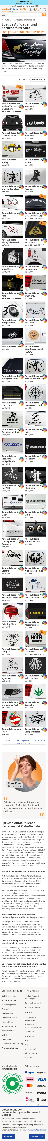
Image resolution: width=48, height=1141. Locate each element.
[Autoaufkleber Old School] (35, 149)
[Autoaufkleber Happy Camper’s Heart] (35, 719)
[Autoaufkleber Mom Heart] (12, 719)
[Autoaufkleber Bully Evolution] (35, 123)
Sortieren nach (24, 79)
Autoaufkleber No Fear (10, 214)
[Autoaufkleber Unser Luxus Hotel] (35, 639)
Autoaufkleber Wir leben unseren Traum (35, 596)
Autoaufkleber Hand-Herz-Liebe (35, 241)
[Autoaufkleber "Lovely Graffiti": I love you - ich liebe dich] (12, 558)
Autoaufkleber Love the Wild (11, 486)
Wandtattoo (6, 1039)
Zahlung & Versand (33, 1003)
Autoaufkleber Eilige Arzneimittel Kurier (12, 430)
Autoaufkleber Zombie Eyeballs (33, 540)
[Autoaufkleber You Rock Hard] (35, 446)
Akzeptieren (37, 1136)
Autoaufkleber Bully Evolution (35, 134)
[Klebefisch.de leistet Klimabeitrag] (12, 1083)
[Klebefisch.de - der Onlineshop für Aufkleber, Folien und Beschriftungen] (2, 20)
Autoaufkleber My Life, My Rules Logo (34, 214)
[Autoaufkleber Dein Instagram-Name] (12, 366)
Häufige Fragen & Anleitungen (32, 997)
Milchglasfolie (7, 1013)
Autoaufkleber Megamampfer (32, 623)
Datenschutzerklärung (36, 1130)
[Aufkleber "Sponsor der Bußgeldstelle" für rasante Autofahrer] (12, 446)
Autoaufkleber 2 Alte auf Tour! (35, 321)
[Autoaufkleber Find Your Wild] (35, 93)
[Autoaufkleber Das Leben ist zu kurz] (12, 123)
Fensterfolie (6, 1009)
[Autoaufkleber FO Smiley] (12, 149)
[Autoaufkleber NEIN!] (12, 336)
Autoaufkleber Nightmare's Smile (34, 569)
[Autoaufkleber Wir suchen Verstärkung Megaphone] (12, 93)
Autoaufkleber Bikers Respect (35, 187)
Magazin (28, 1057)
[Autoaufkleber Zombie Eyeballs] (35, 528)
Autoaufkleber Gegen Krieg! (35, 430)
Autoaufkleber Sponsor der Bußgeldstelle (9, 459)
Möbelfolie (6, 1035)
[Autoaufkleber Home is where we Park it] (12, 692)
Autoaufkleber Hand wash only (35, 294)
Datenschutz (30, 1031)
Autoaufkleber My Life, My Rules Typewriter (10, 541)
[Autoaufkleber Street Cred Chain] (12, 392)
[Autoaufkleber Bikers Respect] (35, 176)
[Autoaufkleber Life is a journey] (12, 665)
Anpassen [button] (8, 1136)
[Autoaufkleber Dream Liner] (12, 502)
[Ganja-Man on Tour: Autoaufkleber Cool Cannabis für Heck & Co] (35, 692)
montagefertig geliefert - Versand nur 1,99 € (24, 6)
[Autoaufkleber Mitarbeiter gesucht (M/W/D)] (35, 336)
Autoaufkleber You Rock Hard (34, 457)
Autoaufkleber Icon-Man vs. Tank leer (11, 187)
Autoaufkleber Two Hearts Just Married (11, 596)
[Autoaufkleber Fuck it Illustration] (35, 475)
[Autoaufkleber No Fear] (12, 203)
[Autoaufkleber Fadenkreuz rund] (35, 392)
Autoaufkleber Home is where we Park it (12, 703)
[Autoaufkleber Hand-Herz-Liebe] (35, 229)
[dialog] (24, 1124)
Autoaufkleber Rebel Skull (35, 513)
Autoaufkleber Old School (34, 161)
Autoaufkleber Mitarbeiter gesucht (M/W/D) (34, 349)
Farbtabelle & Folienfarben (30, 1019)
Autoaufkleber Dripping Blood (9, 623)
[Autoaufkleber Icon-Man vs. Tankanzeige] (35, 366)
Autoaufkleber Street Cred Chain (12, 404)
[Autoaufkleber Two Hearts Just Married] (12, 584)
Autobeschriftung (9, 1026)
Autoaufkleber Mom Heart (12, 730)
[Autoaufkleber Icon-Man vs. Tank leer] (12, 176)
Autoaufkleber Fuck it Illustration (35, 486)
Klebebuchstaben (9, 996)
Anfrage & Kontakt (32, 1007)
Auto (7, 20)
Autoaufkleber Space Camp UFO (12, 650)
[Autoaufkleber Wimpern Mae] (12, 310)
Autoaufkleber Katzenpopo (32, 268)
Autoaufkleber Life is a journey (12, 677)
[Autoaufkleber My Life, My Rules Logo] (35, 203)
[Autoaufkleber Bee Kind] (12, 283)
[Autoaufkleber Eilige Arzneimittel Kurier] (12, 419)
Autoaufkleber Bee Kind (11, 294)
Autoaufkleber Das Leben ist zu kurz (11, 134)
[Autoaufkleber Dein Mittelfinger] (12, 256)
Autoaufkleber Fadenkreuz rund (33, 404)
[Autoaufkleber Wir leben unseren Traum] (35, 584)
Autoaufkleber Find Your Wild (34, 105)
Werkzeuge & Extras (10, 1048)
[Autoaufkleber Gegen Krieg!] (35, 419)
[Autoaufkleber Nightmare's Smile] (35, 558)
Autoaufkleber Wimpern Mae (9, 321)
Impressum (29, 1036)
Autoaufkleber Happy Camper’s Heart (35, 730)
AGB (26, 1040)
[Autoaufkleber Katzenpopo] (35, 256)
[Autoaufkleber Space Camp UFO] (12, 639)
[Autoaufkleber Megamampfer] (35, 611)
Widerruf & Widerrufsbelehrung (33, 1026)
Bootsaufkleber (8, 1030)
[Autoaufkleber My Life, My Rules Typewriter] (12, 528)
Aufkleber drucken (9, 1000)
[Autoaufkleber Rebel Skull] (35, 502)
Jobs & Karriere (31, 1053)
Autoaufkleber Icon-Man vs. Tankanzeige (35, 377)
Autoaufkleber (16, 20)
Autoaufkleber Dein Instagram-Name (11, 377)
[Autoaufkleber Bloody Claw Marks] (12, 229)
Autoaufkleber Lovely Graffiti (12, 569)
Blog (26, 1044)
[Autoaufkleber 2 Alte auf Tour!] (35, 310)
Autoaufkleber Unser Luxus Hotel (35, 650)
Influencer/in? (30, 1049)
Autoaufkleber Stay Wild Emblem (34, 677)
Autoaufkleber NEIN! (12, 346)
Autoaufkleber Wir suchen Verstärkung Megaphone (12, 106)
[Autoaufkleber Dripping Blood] (12, 611)
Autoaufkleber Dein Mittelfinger (11, 268)
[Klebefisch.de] (14, 10)
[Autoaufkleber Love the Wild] (12, 475)
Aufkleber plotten (9, 1005)
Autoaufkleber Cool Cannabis (34, 703)
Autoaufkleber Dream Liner (12, 513)
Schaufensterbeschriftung (12, 1043)
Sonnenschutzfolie (9, 1017)
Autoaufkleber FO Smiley (10, 161)
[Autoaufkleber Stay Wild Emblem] (35, 665)
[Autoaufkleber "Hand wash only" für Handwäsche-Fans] (35, 283)
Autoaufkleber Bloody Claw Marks (11, 241)
